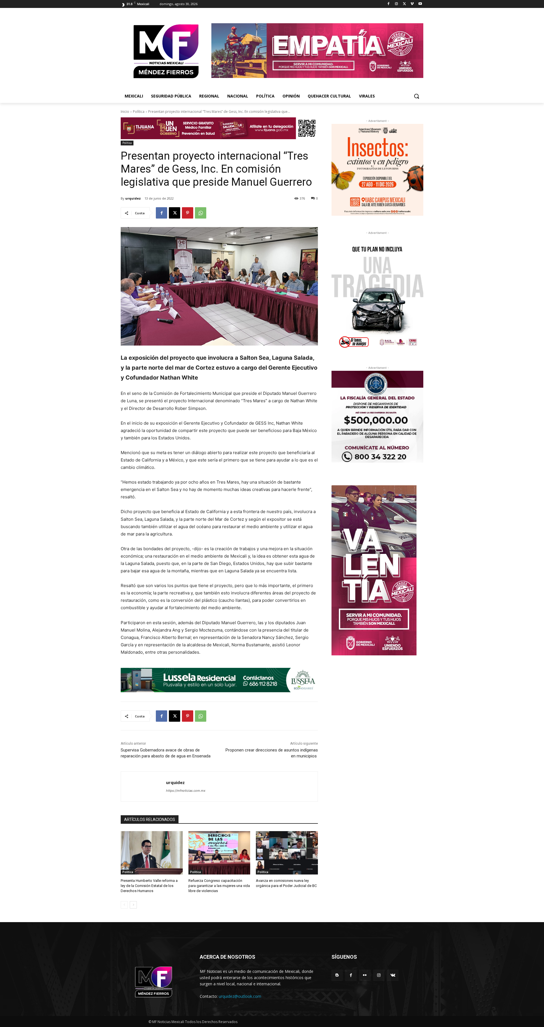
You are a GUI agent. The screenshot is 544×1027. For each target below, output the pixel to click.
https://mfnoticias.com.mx (185, 791)
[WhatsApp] (200, 213)
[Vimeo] (412, 4)
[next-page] (133, 905)
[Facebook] (388, 4)
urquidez (133, 198)
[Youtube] (420, 4)
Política (138, 111)
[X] (404, 4)
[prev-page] (124, 905)
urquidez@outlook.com (240, 996)
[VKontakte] (392, 975)
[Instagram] (396, 4)
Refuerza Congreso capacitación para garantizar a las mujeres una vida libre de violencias (219, 885)
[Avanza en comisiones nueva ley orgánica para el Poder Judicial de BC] (287, 852)
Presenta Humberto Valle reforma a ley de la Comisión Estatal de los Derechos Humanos (149, 885)
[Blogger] (337, 975)
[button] (416, 96)
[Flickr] (364, 975)
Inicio (125, 111)
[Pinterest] (187, 213)
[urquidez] (143, 786)
